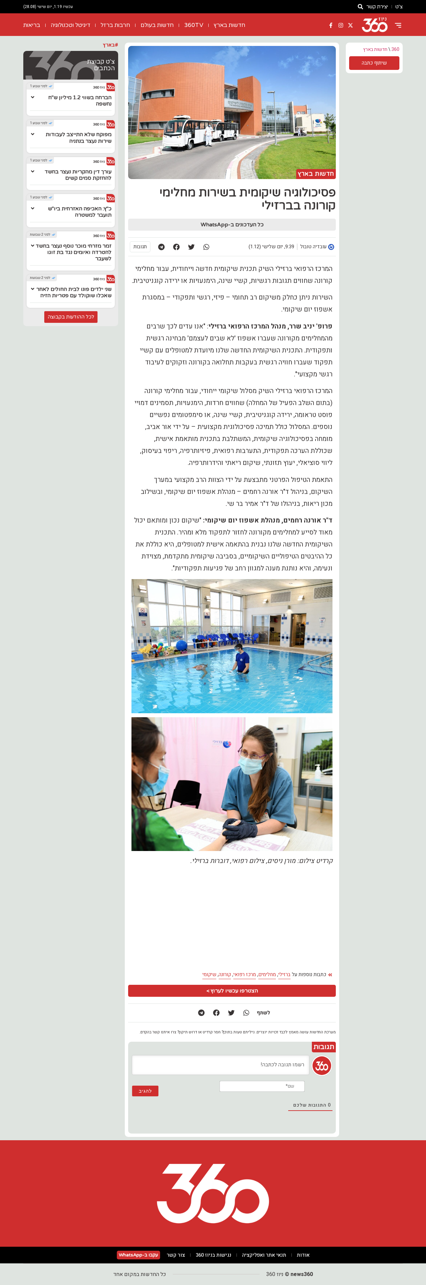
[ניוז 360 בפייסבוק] (330, 25)
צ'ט (399, 7)
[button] (206, 246)
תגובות (140, 246)
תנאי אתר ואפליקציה (264, 1255)
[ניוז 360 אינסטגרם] (340, 25)
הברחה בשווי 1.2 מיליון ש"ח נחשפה (79, 100)
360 (395, 49)
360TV (193, 25)
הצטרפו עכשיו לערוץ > (232, 990)
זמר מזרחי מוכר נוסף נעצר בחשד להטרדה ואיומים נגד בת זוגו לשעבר (73, 252)
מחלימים (267, 974)
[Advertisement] (181, 918)
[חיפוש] (360, 6)
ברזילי (284, 974)
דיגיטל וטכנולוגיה (70, 25)
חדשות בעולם (157, 25)
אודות (303, 1255)
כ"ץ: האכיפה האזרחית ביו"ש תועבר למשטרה (79, 211)
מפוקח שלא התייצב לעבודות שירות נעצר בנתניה (78, 137)
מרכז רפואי (244, 974)
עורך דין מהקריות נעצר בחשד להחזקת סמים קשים (78, 174)
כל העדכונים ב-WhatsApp (232, 224)
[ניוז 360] (374, 25)
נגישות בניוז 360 (213, 1255)
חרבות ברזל (115, 25)
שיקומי (209, 974)
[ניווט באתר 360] (398, 25)
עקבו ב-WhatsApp (138, 1255)
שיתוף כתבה (374, 63)
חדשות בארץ (229, 25)
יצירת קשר (377, 7)
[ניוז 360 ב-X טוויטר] (350, 25)
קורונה (225, 974)
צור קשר (176, 1255)
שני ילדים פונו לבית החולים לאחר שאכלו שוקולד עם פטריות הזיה (73, 292)
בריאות (31, 25)
